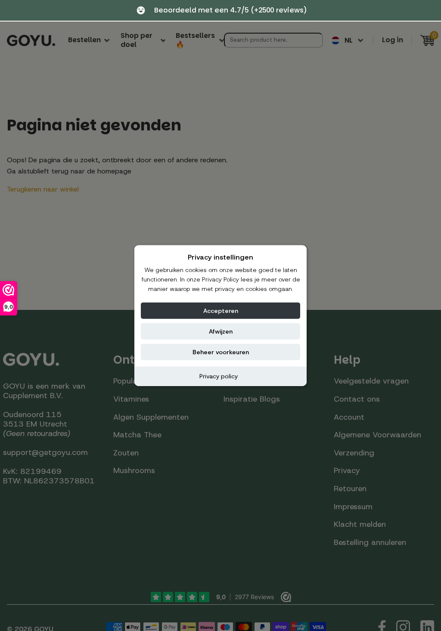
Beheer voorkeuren (221, 352)
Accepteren (220, 310)
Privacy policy (218, 376)
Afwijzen (221, 331)
